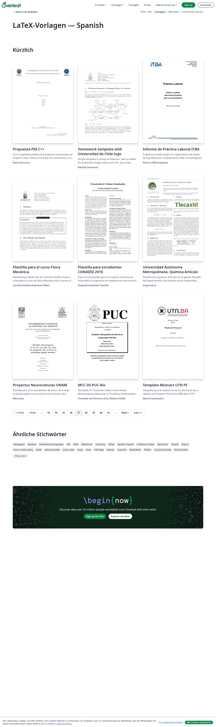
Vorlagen (160, 11)
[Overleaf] (11, 5)
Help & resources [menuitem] (165, 5)
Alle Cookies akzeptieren (199, 722)
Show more (20, 455)
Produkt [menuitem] (99, 5)
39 (93, 412)
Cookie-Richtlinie (63, 723)
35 (63, 412)
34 (56, 412)
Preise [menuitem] (147, 5)
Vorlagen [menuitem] (134, 5)
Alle (150, 11)
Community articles (192, 11)
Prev (32, 412)
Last (138, 412)
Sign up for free (95, 516)
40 (101, 412)
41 (108, 412)
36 (71, 412)
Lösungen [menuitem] (116, 5)
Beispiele (173, 11)
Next (125, 412)
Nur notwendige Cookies (171, 722)
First (19, 412)
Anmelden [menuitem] (206, 5)
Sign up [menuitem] (188, 5)
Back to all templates (25, 11)
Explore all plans (120, 516)
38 (86, 412)
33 (48, 412)
